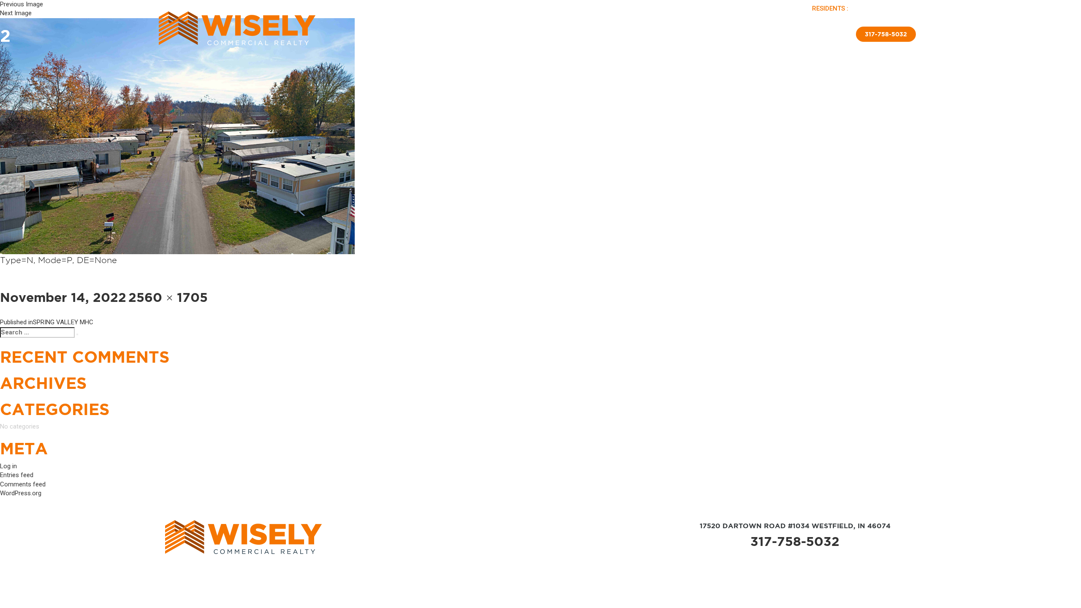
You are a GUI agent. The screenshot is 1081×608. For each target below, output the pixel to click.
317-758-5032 (794, 541)
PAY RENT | (867, 8)
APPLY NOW (900, 8)
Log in (8, 466)
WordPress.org (20, 493)
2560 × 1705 (168, 297)
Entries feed (16, 475)
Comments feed (23, 484)
